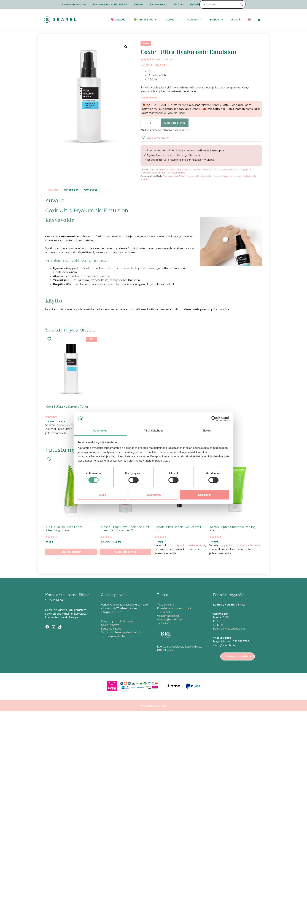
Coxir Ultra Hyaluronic (184, 176)
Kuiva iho (238, 169)
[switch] (133, 480)
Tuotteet (170, 19)
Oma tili (236, 19)
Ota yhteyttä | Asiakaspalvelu (119, 621)
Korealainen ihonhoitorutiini (174, 608)
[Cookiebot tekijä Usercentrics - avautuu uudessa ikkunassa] (214, 419)
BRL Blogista (165, 650)
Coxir (152, 71)
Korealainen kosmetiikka (162, 169)
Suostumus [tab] (100, 430)
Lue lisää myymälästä (237, 656)
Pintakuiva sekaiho (175, 172)
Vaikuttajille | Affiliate (170, 619)
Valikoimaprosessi (168, 615)
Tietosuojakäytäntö (113, 636)
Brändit (214, 19)
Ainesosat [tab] (71, 189)
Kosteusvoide (249, 176)
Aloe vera (167, 176)
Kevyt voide (236, 176)
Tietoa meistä (165, 604)
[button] (126, 47)
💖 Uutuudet (118, 19)
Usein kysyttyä (110, 625)
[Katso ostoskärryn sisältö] (259, 19)
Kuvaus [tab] (53, 189)
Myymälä (194, 4)
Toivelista (138, 4)
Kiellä (102, 494)
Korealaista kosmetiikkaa (74, 4)
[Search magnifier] (241, 4)
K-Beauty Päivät (210, 169)
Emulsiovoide (204, 176)
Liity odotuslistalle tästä (189, 545)
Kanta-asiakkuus (158, 4)
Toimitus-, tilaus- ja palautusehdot (121, 632)
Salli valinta (153, 494)
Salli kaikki (204, 494)
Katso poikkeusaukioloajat (229, 628)
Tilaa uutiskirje (165, 612)
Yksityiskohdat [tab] (153, 430)
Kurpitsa (145, 179)
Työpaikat (163, 623)
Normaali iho (158, 172)
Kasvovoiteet (226, 169)
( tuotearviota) (164, 59)
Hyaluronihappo (220, 176)
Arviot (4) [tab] (90, 189)
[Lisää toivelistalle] (49, 339)
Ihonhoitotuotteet (191, 169)
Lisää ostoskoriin (174, 123)
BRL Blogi (178, 4)
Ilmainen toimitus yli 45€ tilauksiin (110, 4)
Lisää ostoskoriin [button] (71, 552)
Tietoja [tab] (207, 430)
